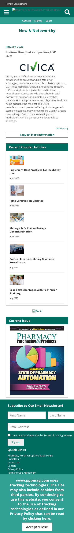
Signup (38, 20)
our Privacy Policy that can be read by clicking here (37, 513)
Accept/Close (37, 526)
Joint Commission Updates (26, 200)
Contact (26, 20)
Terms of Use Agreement (16, 3)
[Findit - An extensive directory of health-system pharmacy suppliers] (37, 311)
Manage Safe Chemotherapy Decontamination (28, 229)
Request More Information (37, 134)
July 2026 (14, 267)
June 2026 (14, 178)
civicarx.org (62, 128)
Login (49, 20)
